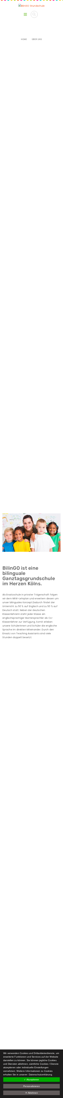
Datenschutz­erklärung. (41, 1074)
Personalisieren (31, 1086)
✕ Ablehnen (31, 1093)
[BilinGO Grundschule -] (31, 6)
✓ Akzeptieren (31, 1079)
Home (24, 39)
